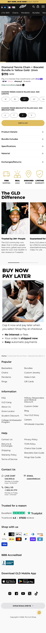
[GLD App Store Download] (8, 581)
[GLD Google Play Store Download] (26, 581)
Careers (28, 419)
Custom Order (31, 406)
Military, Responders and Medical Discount (34, 400)
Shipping (5, 450)
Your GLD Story (31, 415)
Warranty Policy (9, 455)
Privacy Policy (31, 439)
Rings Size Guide (32, 457)
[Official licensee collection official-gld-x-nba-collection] (13, 7)
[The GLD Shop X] (29, 593)
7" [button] (14, 115)
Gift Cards (29, 381)
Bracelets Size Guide (34, 453)
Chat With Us (9, 478)
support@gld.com (33, 478)
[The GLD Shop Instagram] (10, 593)
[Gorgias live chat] (39, 612)
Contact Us (6, 439)
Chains (4, 372)
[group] (23, 1)
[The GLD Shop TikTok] (36, 593)
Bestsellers (6, 368)
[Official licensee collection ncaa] (5, 7)
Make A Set (29, 377)
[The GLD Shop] (23, 7)
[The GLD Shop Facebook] (16, 593)
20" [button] (24, 99)
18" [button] (15, 99)
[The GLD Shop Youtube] (23, 593)
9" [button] (31, 115)
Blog (26, 411)
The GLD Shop (30, 617)
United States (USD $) (22, 606)
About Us (6, 407)
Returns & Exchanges (6, 445)
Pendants (6, 377)
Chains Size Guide (33, 448)
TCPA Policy (30, 444)
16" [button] (6, 99)
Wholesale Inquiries (34, 424)
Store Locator (8, 411)
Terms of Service (9, 459)
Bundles (28, 368)
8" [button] (23, 115)
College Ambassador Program (11, 421)
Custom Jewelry (32, 372)
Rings (4, 381)
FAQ (3, 398)
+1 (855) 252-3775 (11, 490)
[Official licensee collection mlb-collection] (9, 7)
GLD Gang (6, 402)
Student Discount (10, 416)
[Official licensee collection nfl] (2, 7)
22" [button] (34, 99)
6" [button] (5, 115)
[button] (33, 6)
